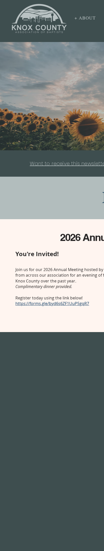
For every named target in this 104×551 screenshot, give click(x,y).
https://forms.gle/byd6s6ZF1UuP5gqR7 (52, 303)
